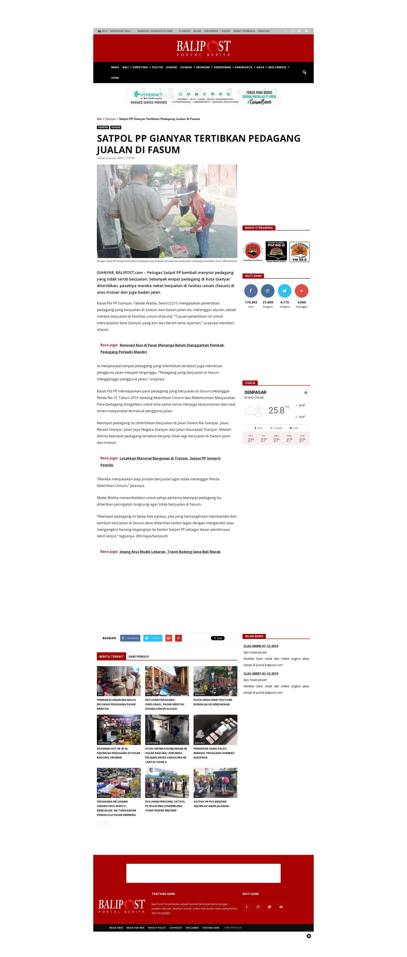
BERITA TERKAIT (111, 656)
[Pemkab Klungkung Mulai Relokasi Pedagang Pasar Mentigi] (119, 681)
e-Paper (184, 31)
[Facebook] (285, 31)
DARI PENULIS (139, 656)
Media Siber (116, 927)
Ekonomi (203, 67)
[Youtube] (306, 31)
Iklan (197, 31)
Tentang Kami (210, 927)
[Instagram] (292, 31)
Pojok (226, 31)
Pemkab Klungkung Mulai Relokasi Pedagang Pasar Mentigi (116, 704)
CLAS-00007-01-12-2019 (261, 673)
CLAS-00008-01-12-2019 (261, 646)
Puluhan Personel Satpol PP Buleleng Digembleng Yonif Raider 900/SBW (165, 806)
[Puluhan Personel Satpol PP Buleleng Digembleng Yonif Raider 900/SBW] (167, 783)
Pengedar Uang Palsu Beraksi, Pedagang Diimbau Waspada (214, 753)
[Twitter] (299, 31)
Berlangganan (303, 285)
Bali (126, 67)
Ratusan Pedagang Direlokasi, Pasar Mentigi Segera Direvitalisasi (164, 704)
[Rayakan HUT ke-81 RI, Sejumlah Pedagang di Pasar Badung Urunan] (119, 730)
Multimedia (277, 67)
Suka (251, 285)
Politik (157, 67)
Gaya (260, 67)
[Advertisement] (203, 14)
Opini (115, 78)
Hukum (171, 67)
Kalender (211, 31)
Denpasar (104, 742)
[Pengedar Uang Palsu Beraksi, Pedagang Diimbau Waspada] (215, 730)
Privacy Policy (157, 927)
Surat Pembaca (244, 31)
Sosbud (186, 67)
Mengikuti (268, 285)
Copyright (175, 927)
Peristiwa (140, 67)
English (263, 31)
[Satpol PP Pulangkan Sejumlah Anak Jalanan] (215, 783)
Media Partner (135, 927)
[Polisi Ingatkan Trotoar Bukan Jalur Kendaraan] (215, 681)
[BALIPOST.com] (203, 48)
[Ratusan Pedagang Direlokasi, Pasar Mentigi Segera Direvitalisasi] (167, 681)
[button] (304, 72)
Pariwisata (243, 67)
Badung (200, 694)
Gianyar (110, 119)
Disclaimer (192, 927)
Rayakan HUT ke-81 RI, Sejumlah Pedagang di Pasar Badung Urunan (118, 753)
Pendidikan (222, 67)
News (115, 67)
